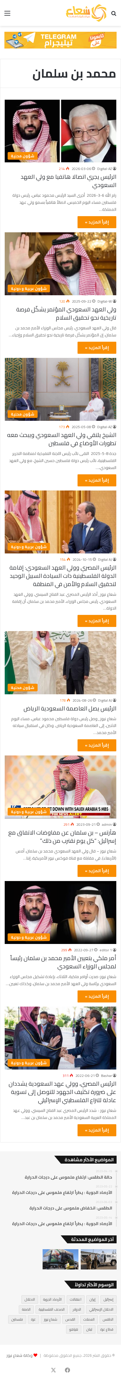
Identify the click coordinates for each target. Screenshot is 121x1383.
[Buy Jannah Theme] (60, 39)
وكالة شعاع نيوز (19, 1355)
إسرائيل (108, 1299)
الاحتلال (30, 1299)
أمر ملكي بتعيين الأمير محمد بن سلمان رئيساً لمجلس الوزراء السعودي (63, 962)
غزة (33, 1319)
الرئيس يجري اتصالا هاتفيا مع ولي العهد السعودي (68, 180)
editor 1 (106, 950)
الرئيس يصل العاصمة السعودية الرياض (69, 708)
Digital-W (105, 301)
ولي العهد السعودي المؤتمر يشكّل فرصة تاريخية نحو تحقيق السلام (66, 313)
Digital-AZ (104, 168)
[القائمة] (7, 15)
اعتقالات (75, 1299)
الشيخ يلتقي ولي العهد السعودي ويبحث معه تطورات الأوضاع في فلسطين (61, 438)
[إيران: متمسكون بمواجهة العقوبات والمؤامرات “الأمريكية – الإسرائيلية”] (60, 1259)
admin (107, 824)
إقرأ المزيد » (97, 222)
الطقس (108, 1319)
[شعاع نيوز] (86, 13)
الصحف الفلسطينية (52, 1309)
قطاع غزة (106, 1329)
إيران (92, 1299)
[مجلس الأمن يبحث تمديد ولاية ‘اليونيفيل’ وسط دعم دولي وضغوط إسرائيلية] (99, 1259)
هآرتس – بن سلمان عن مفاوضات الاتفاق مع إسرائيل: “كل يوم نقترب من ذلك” (62, 836)
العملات (89, 1319)
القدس (70, 1319)
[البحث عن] (114, 15)
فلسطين (17, 1319)
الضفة (26, 1309)
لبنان (89, 1329)
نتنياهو (73, 1329)
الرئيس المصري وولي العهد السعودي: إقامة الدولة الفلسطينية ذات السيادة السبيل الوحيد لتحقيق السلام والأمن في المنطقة (62, 575)
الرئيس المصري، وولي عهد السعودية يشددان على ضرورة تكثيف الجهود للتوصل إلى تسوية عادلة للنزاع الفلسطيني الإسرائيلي (62, 1091)
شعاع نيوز (50, 1319)
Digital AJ (105, 559)
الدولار (77, 1309)
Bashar (106, 1075)
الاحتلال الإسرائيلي (101, 1309)
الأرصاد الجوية (52, 1299)
